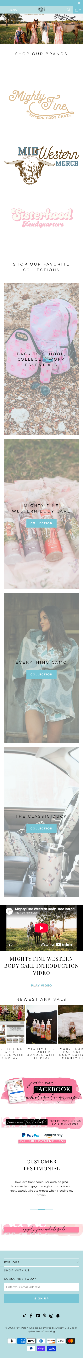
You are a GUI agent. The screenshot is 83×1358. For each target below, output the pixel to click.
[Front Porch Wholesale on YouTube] (38, 1316)
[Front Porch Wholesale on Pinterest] (45, 1316)
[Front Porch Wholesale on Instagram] (51, 1316)
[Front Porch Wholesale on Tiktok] (24, 1316)
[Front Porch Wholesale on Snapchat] (58, 1316)
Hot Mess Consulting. (43, 1331)
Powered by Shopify (52, 1327)
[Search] (68, 10)
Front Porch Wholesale (27, 1327)
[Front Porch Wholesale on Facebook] (31, 1316)
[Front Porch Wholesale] (41, 10)
